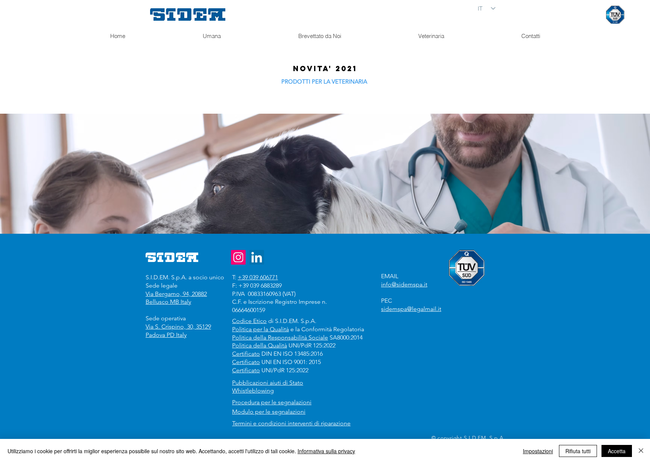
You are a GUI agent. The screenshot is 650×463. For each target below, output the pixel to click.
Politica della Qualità (259, 345)
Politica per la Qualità (260, 329)
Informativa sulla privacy (326, 451)
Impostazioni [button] (538, 451)
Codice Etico (249, 320)
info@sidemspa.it (404, 284)
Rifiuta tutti (578, 451)
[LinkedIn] (256, 257)
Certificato (246, 353)
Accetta (617, 451)
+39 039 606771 (258, 277)
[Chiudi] (640, 451)
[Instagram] (238, 257)
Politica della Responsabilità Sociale (280, 337)
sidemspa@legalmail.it (411, 308)
